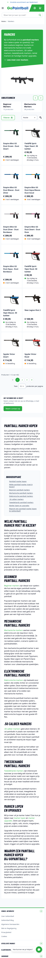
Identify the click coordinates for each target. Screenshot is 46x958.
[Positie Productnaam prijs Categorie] (29, 117)
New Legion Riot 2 (33, 310)
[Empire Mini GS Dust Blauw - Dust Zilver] (11, 176)
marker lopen (19, 818)
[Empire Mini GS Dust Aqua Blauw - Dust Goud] (33, 176)
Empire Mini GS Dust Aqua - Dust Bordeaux (10, 269)
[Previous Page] (13, 380)
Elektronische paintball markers (21, 496)
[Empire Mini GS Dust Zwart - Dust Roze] (33, 215)
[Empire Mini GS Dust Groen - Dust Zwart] (11, 132)
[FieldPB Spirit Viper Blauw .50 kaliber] (11, 298)
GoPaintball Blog (7, 920)
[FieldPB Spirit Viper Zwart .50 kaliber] (33, 132)
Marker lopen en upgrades (19, 506)
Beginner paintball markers (19, 490)
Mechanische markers (13, 630)
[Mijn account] (34, 8)
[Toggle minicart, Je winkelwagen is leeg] (40, 8)
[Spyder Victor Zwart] (11, 342)
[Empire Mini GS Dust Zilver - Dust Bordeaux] (11, 215)
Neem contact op (13, 408)
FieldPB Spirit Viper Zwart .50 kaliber (31, 146)
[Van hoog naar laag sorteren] (40, 117)
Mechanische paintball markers (21, 493)
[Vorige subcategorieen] (35, 98)
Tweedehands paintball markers (21, 502)
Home (3, 21)
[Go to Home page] (17, 8)
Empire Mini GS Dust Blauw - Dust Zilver (11, 190)
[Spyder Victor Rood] (33, 342)
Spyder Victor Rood (30, 355)
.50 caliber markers (16, 499)
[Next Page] (31, 380)
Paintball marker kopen (18, 481)
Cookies (4, 936)
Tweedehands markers (14, 771)
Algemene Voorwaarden (10, 924)
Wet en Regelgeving (8, 928)
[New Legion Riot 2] (33, 298)
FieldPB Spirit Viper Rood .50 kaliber (31, 269)
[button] (22, 911)
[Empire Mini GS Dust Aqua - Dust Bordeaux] (11, 254)
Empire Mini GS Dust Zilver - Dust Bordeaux (11, 229)
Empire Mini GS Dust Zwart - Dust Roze (32, 229)
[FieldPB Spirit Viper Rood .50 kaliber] (33, 254)
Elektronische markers (13, 680)
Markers (11, 21)
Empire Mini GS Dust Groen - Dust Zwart (11, 146)
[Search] (40, 15)
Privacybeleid (6, 932)
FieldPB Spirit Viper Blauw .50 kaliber (10, 313)
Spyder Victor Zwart (9, 355)
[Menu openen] (3, 8)
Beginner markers (11, 585)
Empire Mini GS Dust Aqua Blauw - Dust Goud (33, 190)
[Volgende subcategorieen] (41, 98)
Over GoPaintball (7, 916)
